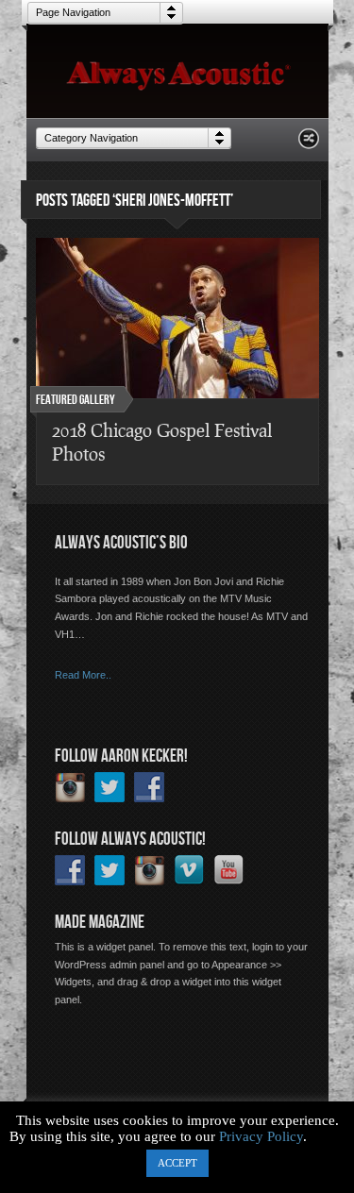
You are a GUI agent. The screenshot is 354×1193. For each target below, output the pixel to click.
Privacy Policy (261, 1136)
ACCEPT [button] (177, 1162)
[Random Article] (308, 144)
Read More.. (83, 675)
